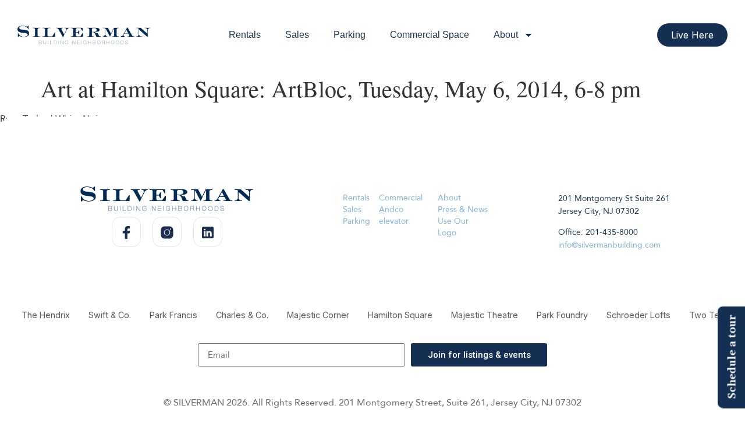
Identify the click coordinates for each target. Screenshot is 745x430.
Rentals (245, 35)
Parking (350, 35)
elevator (394, 221)
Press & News (463, 209)
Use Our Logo (453, 227)
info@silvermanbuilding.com (609, 245)
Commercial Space (429, 35)
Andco (391, 209)
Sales (297, 35)
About (506, 35)
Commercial (401, 197)
